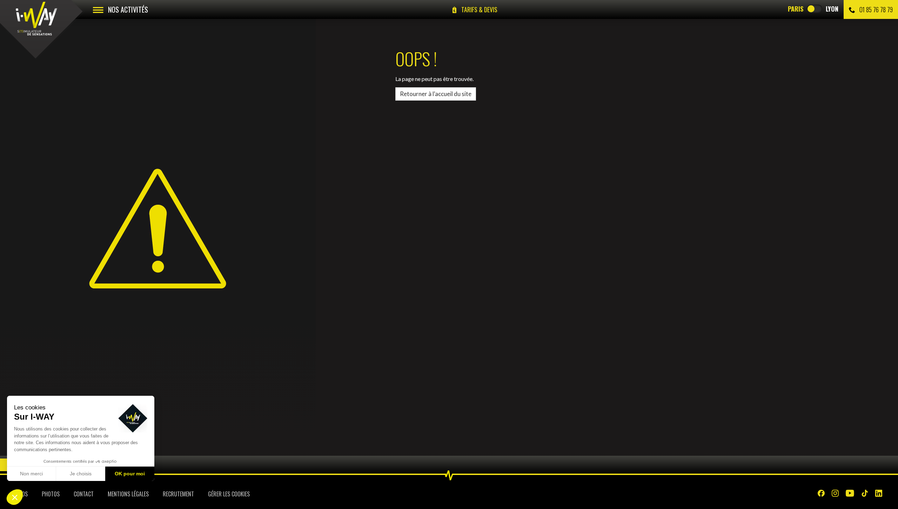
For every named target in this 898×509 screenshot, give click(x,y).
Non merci (31, 473)
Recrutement (178, 494)
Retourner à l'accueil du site (435, 93)
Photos (51, 494)
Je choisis (81, 473)
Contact (84, 494)
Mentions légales (128, 494)
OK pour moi (130, 473)
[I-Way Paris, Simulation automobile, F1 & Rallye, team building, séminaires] (36, 18)
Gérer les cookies (229, 494)
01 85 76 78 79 (875, 9)
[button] (14, 497)
